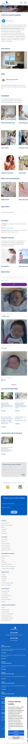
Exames (3, 527)
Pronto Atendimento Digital (7, 582)
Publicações (3, 562)
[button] (1, 486)
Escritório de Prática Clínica (7, 613)
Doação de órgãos (5, 609)
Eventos (3, 558)
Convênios (3, 531)
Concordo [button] (16, 731)
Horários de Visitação (5, 585)
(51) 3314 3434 (9, 228)
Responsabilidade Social (6, 620)
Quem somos (4, 541)
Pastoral (3, 607)
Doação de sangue (5, 611)
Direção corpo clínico (5, 549)
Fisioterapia (3, 578)
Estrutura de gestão (5, 545)
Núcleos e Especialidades (6, 525)
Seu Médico (3, 529)
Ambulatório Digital (5, 591)
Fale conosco (4, 533)
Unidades (3, 601)
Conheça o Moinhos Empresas (7, 568)
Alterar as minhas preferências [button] (16, 738)
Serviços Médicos (5, 523)
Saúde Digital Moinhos (6, 595)
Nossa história (4, 539)
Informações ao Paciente (6, 564)
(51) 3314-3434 (14, 632)
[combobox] (14, 212)
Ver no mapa (3, 652)
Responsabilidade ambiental (7, 617)
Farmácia (3, 574)
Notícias (3, 560)
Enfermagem (4, 576)
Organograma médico (5, 547)
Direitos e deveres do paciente (8, 566)
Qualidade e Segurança (6, 615)
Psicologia (3, 580)
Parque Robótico (4, 597)
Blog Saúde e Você (5, 556)
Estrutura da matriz (5, 543)
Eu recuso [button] (16, 734)
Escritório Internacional (6, 599)
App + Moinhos (4, 593)
